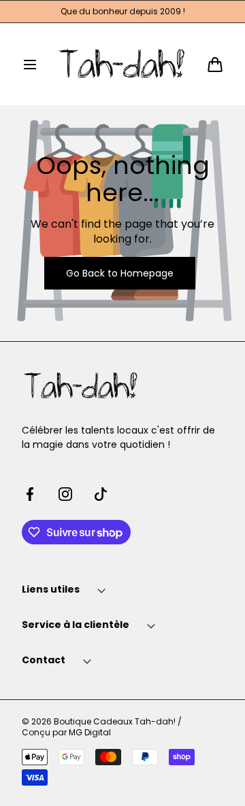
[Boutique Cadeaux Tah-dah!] (122, 64)
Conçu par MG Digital (66, 732)
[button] (30, 64)
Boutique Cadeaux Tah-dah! (115, 721)
